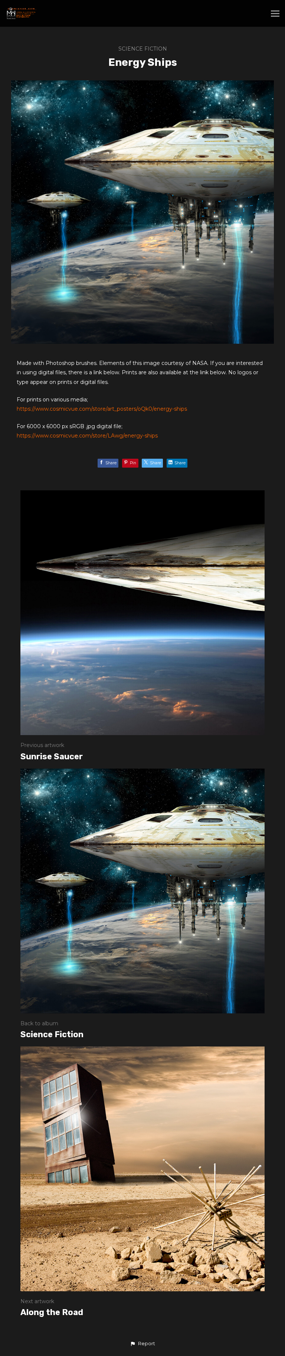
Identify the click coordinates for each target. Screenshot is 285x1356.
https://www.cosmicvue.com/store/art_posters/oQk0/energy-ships (102, 408)
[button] (142, 1344)
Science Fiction (142, 48)
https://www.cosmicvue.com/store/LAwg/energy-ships (87, 435)
